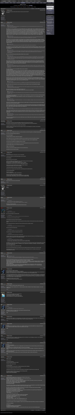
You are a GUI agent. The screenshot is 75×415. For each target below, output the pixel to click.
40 (36, 8)
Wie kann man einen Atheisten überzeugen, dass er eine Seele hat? (50, 22)
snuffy (1, 130)
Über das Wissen (49, 17)
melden (44, 119)
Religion (23, 5)
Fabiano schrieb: (10, 307)
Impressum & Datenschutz (3, 412)
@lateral (7, 254)
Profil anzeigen (2, 17)
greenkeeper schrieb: (10, 25)
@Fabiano (7, 325)
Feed (30, 5)
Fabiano (2, 283)
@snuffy (7, 182)
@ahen (7, 289)
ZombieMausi (2, 10)
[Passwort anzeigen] (53, 9)
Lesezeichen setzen (3, 124)
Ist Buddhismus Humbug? (50, 28)
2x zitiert (42, 177)
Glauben (25, 5)
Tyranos (2, 22)
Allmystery (4, 1)
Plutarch (2, 197)
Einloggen (50, 10)
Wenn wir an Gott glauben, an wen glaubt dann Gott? (50, 20)
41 (37, 8)
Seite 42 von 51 (3, 8)
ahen (1, 304)
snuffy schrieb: (10, 200)
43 (39, 8)
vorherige (32, 8)
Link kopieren (2, 123)
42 (38, 8)
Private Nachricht (3, 193)
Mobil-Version (10, 412)
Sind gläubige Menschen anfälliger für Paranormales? (50, 26)
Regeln (8, 412)
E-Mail (31, 5)
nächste (43, 8)
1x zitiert (42, 119)
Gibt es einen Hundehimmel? (49, 33)
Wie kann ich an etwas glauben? (49, 31)
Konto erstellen (50, 13)
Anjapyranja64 (3, 292)
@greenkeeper (8, 23)
